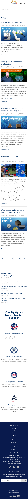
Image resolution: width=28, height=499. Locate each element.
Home (2, 9)
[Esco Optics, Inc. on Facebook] (14, 467)
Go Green (14, 442)
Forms (14, 440)
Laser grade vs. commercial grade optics (12, 281)
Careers (14, 433)
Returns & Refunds (13, 490)
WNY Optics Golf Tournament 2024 (11, 293)
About (14, 428)
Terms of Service (9, 488)
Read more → (5, 55)
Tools (14, 444)
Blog (14, 430)
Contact (14, 435)
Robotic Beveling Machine (11, 22)
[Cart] (24, 3)
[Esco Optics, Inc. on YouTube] (18, 467)
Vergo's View (8, 98)
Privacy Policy (18, 488)
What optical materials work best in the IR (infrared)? (12, 211)
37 (24, 258)
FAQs (14, 437)
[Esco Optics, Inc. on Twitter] (10, 467)
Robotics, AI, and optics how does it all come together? (12, 109)
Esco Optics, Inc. (15, 492)
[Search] (21, 3)
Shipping (14, 449)
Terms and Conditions (14, 447)
